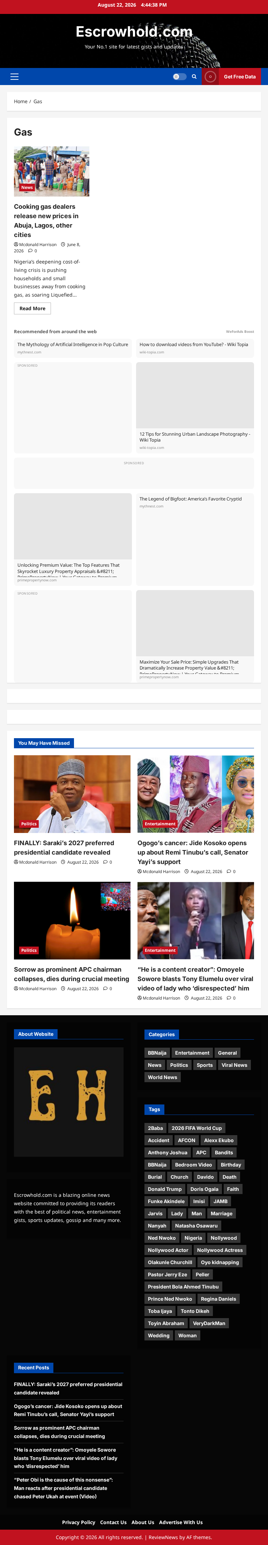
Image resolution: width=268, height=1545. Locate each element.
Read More (35, 309)
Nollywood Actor (168, 1250)
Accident (158, 1140)
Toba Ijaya (160, 1311)
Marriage (221, 1213)
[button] (14, 76)
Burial (155, 1177)
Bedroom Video (193, 1165)
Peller (202, 1274)
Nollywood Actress (220, 1250)
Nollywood (224, 1238)
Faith (233, 1189)
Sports (205, 1065)
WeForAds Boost (240, 331)
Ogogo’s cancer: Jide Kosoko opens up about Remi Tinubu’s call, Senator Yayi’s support (192, 852)
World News (162, 1077)
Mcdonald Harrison (38, 244)
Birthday (231, 1165)
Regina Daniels (218, 1299)
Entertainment (160, 824)
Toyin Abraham (166, 1323)
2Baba (155, 1128)
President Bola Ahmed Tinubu (183, 1287)
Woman (187, 1335)
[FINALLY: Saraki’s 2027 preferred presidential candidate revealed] (72, 794)
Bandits (224, 1152)
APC (201, 1152)
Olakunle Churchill (170, 1262)
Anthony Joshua (167, 1152)
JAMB (221, 1201)
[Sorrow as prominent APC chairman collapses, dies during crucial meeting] (72, 920)
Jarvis (155, 1213)
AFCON (186, 1140)
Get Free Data (240, 76)
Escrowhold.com (134, 31)
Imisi (199, 1201)
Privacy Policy (78, 1522)
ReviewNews (163, 1537)
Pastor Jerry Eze (167, 1274)
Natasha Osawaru (196, 1226)
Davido (205, 1177)
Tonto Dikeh (195, 1311)
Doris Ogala (204, 1189)
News (27, 187)
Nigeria (193, 1238)
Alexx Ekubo (219, 1140)
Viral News (234, 1065)
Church (179, 1177)
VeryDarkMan (209, 1323)
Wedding (159, 1335)
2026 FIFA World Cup (197, 1128)
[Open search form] (194, 76)
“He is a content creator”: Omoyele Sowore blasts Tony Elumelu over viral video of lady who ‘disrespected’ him (195, 979)
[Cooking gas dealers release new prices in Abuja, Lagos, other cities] (51, 171)
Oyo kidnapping (220, 1262)
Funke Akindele (166, 1201)
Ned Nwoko (162, 1238)
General (227, 1053)
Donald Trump (165, 1189)
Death (230, 1177)
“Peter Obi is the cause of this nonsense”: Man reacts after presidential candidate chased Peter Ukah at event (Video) (63, 1488)
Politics (29, 824)
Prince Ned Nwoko (170, 1299)
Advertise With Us (181, 1522)
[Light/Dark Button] (180, 76)
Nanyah (157, 1226)
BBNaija (157, 1053)
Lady (177, 1213)
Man (197, 1213)
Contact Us (113, 1522)
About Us (143, 1522)
